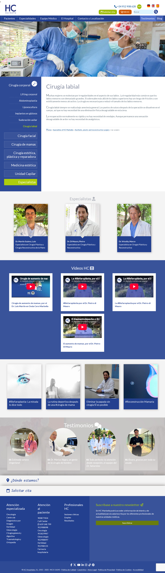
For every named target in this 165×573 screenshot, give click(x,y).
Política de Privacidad (106, 570)
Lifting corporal (28, 94)
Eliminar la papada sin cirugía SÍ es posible (98, 403)
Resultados (69, 520)
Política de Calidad (68, 570)
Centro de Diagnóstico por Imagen (13, 520)
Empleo (67, 517)
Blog (159, 18)
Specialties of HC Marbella (63, 130)
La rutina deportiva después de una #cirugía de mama (63, 403)
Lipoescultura (30, 107)
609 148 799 (45, 524)
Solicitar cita (109, 12)
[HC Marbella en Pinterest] (93, 565)
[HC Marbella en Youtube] (79, 565)
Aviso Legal (92, 570)
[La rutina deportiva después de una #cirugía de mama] (63, 381)
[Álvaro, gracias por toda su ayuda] (140, 442)
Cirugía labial (30, 126)
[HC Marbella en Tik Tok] (89, 565)
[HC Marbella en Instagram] (86, 565)
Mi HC (126, 12)
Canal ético (81, 570)
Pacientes (9, 18)
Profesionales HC (73, 506)
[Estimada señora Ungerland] (24, 442)
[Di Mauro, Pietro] (82, 221)
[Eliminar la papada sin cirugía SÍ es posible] (102, 381)
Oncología (11, 514)
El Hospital (67, 18)
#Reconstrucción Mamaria (139, 401)
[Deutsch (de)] (148, 5)
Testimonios (148, 18)
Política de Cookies (124, 570)
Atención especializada (15, 506)
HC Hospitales (29, 570)
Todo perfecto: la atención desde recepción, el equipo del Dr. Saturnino (101, 462)
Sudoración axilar (28, 120)
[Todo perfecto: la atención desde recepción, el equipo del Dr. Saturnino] (102, 442)
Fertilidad (10, 527)
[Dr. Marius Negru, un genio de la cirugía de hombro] (63, 442)
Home (48, 130)
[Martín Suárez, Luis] (31, 221)
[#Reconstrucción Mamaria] (141, 381)
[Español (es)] (157, 5)
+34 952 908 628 (126, 6)
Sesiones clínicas (71, 514)
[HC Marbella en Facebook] (71, 565)
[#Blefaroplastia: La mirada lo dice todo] (24, 381)
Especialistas (81, 198)
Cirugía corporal (19, 85)
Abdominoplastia (28, 100)
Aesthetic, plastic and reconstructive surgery (92, 130)
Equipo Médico (48, 18)
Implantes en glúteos (26, 113)
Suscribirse (127, 523)
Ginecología (11, 530)
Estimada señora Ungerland (19, 461)
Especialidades (27, 18)
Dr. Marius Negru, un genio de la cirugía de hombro (62, 461)
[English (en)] (152, 5)
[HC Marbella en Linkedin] (82, 565)
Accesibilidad (138, 570)
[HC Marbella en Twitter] (75, 565)
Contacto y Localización (91, 18)
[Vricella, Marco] (134, 221)
